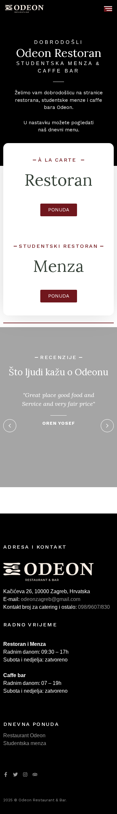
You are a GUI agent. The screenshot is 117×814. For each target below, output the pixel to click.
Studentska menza (24, 743)
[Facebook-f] (5, 774)
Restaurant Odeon (24, 735)
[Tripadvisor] (34, 774)
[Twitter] (15, 774)
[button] (9, 425)
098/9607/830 (94, 607)
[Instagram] (25, 774)
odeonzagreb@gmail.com (50, 599)
